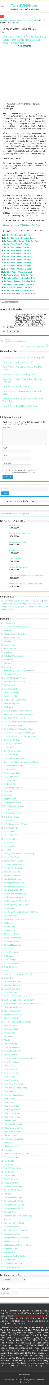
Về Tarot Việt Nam (11, 1227)
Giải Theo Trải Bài (11, 817)
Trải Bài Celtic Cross (12, 1168)
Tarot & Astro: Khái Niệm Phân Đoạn (20, 406)
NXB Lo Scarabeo (11, 963)
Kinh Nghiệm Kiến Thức (14, 883)
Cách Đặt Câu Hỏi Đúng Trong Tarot (18, 729)
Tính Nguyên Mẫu (11, 1146)
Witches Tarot (9, 1252)
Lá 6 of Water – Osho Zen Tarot (17, 260)
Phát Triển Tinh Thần (12, 985)
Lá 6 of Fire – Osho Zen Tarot (16, 244)
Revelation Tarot (10, 993)
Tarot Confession (11, 1062)
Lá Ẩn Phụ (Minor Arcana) (14, 897)
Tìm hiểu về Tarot (11, 1135)
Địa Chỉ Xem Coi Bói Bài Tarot (15, 600)
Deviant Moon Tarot (12, 773)
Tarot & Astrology (11, 1044)
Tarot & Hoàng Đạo (12, 1047)
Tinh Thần (8, 1150)
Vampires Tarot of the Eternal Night (18, 1216)
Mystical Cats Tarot (11, 941)
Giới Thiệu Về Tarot (12, 828)
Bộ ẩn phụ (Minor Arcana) (14, 682)
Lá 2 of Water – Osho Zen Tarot (17, 247)
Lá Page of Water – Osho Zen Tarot (19, 275)
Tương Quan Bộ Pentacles (15, 1201)
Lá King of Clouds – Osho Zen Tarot (16, 341)
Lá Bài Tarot (9, 908)
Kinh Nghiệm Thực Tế (13, 890)
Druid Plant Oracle (11, 777)
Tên (5, 448)
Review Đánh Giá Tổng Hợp (15, 996)
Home (4, 20)
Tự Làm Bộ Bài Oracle (13, 1190)
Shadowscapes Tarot (12, 1007)
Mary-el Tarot (9, 930)
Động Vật (8, 791)
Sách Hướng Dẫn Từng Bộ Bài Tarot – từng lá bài (24, 1004)
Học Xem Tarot (10, 846)
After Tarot (8, 630)
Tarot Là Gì (36, 600)
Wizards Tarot (9, 1260)
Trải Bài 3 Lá (9, 1165)
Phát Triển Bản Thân (12, 982)
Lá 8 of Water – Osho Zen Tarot (17, 266)
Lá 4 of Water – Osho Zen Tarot (17, 253)
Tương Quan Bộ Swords (14, 1205)
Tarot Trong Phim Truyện (14, 1084)
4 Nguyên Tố (9, 623)
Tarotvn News (24, 1374)
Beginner (8, 667)
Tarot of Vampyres (11, 1080)
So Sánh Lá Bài (10, 1026)
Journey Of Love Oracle (13, 861)
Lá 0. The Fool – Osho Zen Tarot (18, 287)
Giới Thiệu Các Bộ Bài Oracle (16, 824)
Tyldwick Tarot (10, 1212)
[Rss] (24, 1377)
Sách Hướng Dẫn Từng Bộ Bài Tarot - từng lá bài (21, 41)
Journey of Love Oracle (13, 868)
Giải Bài (7, 810)
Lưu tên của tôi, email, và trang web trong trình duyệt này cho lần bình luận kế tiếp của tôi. (22, 471)
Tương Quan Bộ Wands (13, 1208)
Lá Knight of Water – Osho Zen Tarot (19, 278)
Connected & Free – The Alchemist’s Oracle (22, 762)
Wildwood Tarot (10, 1249)
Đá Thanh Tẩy (10, 784)
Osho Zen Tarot (12, 302)
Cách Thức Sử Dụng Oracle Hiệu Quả (19, 733)
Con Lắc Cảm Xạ (11, 755)
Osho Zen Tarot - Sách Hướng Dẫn (22, 20)
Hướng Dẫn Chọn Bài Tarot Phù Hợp (19, 854)
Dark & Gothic (9, 769)
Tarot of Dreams (10, 1069)
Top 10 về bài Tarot (11, 1157)
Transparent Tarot (11, 1183)
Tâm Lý (7, 1040)
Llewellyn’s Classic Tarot (14, 919)
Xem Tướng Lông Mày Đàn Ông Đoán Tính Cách (24, 602)
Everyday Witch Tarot (12, 802)
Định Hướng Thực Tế (13, 788)
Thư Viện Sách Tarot (12, 1132)
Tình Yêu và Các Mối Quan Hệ (16, 1154)
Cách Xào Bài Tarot (12, 740)
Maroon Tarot (9, 927)
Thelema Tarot (10, 1121)
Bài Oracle (8, 660)
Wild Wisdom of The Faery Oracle (17, 1245)
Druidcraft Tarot (10, 780)
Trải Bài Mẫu (9, 1172)
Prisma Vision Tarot (12, 989)
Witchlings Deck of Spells (14, 1256)
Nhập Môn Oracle (11, 952)
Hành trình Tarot (10, 839)
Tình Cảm (8, 1143)
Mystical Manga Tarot (12, 945)
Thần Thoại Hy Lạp (12, 1117)
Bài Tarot (7, 663)
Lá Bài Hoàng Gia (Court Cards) (17, 901)
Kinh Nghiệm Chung (12, 879)
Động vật (7, 795)
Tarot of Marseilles (11, 1073)
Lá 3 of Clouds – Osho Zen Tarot (18, 235)
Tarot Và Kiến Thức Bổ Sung (15, 1088)
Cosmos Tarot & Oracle (13, 766)
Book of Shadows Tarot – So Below (18, 714)
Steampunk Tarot (11, 1029)
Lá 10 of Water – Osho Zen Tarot (18, 272)
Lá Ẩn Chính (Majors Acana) (15, 894)
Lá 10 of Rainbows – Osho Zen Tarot (19, 294)
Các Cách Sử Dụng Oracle (15, 718)
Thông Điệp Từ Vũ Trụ (13, 1128)
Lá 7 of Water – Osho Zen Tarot (17, 263)
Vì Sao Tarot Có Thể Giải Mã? (16, 1230)
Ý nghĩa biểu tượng (12, 1267)
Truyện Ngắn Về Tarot (13, 1187)
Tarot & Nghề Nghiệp (12, 1051)
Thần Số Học (9, 1099)
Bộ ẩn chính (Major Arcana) (15, 678)
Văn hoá (7, 1219)
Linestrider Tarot (10, 916)
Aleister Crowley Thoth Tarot (15, 634)
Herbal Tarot (9, 843)
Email (5, 455)
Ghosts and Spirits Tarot (13, 806)
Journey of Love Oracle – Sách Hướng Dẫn (24, 357)
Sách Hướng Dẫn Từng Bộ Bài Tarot (19, 1000)
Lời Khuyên (9, 923)
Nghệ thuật (8, 949)
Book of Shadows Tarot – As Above (18, 711)
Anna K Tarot (9, 645)
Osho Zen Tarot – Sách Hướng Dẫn (18, 974)
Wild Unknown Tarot (12, 1241)
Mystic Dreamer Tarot (12, 938)
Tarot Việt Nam (10, 1091)
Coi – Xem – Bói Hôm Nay (20, 501)
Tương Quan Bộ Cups (13, 1197)
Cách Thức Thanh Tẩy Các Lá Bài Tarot (20, 736)
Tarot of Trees (9, 1077)
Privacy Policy (28, 1380)
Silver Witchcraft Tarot (13, 1015)
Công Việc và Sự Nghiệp (14, 758)
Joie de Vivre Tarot (11, 857)
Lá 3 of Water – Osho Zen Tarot (17, 250)
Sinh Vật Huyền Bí (11, 1018)
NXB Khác (8, 956)
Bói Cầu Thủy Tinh (11, 704)
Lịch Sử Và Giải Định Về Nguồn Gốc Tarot (21, 912)
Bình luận (7, 427)
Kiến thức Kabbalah (12, 875)
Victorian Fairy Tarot (12, 1234)
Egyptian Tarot (10, 799)
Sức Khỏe (8, 1036)
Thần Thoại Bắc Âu (12, 1110)
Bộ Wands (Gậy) (10, 696)
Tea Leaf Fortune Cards (13, 1095)
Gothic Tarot (9, 832)
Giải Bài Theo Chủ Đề (13, 813)
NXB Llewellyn (10, 960)
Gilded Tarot (9, 821)
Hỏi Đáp (7, 850)
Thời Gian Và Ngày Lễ (13, 1124)
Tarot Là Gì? (9, 1066)
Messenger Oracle (11, 934)
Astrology (8, 652)
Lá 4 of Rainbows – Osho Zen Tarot (19, 290)
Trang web (7, 463)
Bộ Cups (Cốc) (10, 685)
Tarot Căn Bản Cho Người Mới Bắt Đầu (20, 1058)
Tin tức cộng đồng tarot (13, 1139)
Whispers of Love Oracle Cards (16, 1238)
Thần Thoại (8, 1102)
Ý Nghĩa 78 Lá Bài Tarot (13, 1263)
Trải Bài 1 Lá (9, 1161)
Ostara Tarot (9, 978)
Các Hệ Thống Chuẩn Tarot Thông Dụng (20, 722)
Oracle (6, 971)
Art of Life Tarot (10, 649)
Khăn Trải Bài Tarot (12, 872)
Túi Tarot (7, 1194)
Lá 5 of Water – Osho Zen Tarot (17, 257)
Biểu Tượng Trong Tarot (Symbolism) (19, 671)
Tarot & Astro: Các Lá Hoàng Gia (18, 374)
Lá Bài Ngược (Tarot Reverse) (16, 905)
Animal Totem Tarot (12, 638)
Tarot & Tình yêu (10, 1055)
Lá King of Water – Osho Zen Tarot (19, 284)
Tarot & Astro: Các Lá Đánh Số (17, 362)
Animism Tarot (10, 641)
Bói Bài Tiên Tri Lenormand (15, 700)
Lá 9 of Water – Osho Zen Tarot (17, 269)
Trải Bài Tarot (9, 1176)
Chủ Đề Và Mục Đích (12, 751)
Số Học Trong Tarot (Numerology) (17, 1022)
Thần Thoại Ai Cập (11, 1106)
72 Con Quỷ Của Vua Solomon (16, 627)
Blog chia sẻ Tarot (11, 674)
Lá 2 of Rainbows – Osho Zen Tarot (19, 238)
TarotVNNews (24, 5)
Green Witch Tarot (11, 835)
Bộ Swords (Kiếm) (11, 693)
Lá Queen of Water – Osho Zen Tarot (19, 281)
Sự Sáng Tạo (9, 1033)
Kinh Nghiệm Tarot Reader (15, 886)
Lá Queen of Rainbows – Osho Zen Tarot (21, 241)
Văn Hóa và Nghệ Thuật (14, 1223)
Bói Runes (8, 707)
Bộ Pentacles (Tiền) (12, 689)
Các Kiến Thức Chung (13, 725)
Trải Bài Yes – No (11, 1179)
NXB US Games (10, 967)
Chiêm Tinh (8, 747)
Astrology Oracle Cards (13, 656)
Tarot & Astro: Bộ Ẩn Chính (16, 386)
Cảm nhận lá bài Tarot (13, 744)
